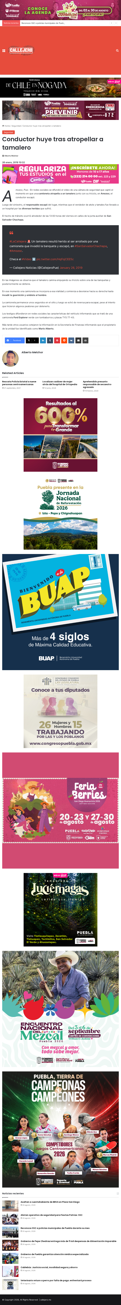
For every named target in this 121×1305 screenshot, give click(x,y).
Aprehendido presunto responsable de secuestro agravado (97, 384)
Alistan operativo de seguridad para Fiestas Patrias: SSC (51, 1215)
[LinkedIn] (43, 340)
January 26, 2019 (71, 267)
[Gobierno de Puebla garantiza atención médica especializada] (10, 1258)
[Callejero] (21, 50)
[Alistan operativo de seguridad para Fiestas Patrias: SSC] (10, 1219)
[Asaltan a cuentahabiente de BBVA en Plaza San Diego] (10, 1206)
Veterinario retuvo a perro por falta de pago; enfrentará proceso (56, 1280)
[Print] (85, 340)
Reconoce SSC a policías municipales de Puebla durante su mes (55, 1228)
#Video (26, 259)
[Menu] (3, 51)
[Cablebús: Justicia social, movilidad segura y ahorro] (10, 1271)
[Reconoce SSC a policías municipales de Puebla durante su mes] (10, 1232)
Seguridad (16, 126)
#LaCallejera (18, 241)
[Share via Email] (78, 340)
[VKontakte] (71, 340)
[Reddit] (64, 340)
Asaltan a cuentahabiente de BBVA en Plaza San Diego (50, 1201)
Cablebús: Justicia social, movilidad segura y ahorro (49, 1267)
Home (7, 126)
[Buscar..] (117, 51)
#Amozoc (16, 251)
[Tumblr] (50, 340)
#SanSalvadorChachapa (91, 246)
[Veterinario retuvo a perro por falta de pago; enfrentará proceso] (10, 1284)
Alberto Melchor (11, 156)
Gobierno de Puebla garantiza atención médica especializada (55, 1254)
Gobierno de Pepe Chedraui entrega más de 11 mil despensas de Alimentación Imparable (68, 1241)
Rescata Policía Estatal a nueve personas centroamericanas (19, 383)
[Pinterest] (57, 340)
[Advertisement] (74, 48)
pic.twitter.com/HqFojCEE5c (55, 259)
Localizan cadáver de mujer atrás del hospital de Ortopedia (59, 383)
